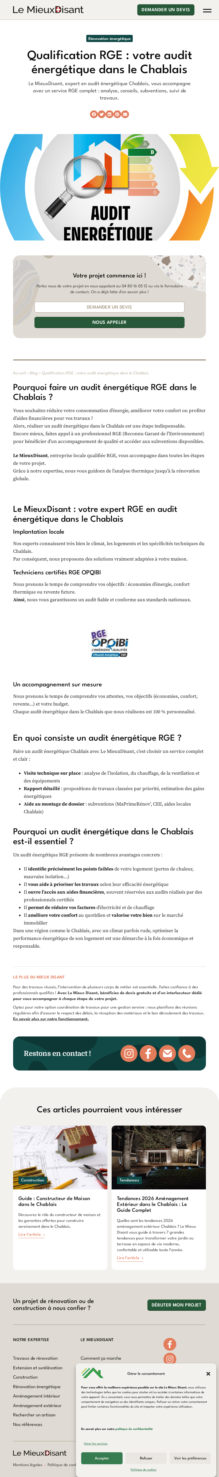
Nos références (27, 1424)
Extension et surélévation (37, 1368)
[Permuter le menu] (207, 10)
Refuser (146, 1458)
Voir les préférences (190, 1458)
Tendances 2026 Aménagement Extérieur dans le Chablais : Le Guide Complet (153, 1204)
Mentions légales (27, 1465)
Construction (25, 1377)
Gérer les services (96, 1443)
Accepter (102, 1458)
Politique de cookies (144, 1469)
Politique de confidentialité (71, 1465)
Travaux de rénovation (35, 1358)
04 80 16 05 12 (134, 286)
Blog (34, 373)
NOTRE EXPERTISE (31, 1340)
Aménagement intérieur (36, 1396)
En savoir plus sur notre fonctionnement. (51, 1019)
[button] (208, 1373)
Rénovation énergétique (37, 1387)
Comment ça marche (101, 1358)
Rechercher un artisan (34, 1415)
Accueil (19, 373)
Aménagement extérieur (37, 1406)
